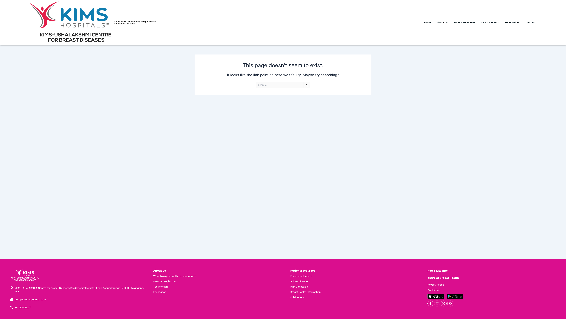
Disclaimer (433, 290)
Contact (530, 22)
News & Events (490, 22)
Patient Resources (464, 22)
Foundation (512, 22)
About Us (442, 22)
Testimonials (160, 286)
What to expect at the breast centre (174, 276)
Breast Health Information (305, 292)
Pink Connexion (299, 286)
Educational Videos (301, 276)
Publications (297, 297)
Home (427, 22)
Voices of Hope (299, 281)
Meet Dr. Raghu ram (164, 281)
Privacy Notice (435, 285)
